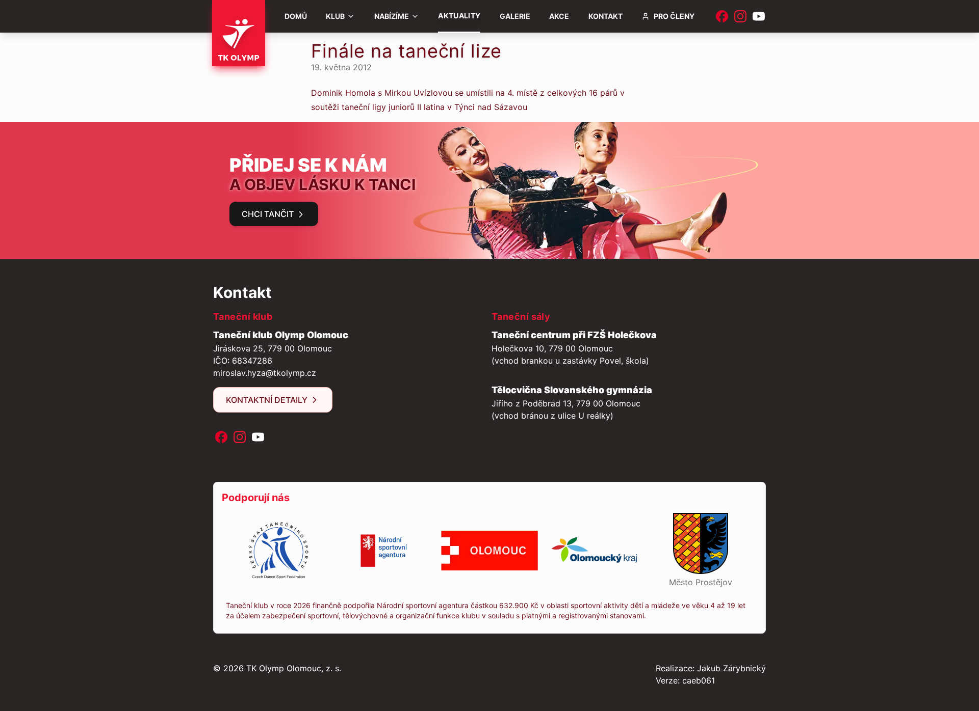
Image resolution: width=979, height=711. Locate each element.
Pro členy (674, 16)
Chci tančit (268, 214)
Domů (296, 16)
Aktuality (459, 15)
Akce (559, 16)
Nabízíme (391, 16)
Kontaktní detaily (266, 400)
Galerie (515, 16)
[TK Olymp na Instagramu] (740, 16)
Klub (335, 16)
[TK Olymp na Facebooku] (722, 16)
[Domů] (238, 33)
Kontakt (605, 16)
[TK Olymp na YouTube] (759, 16)
